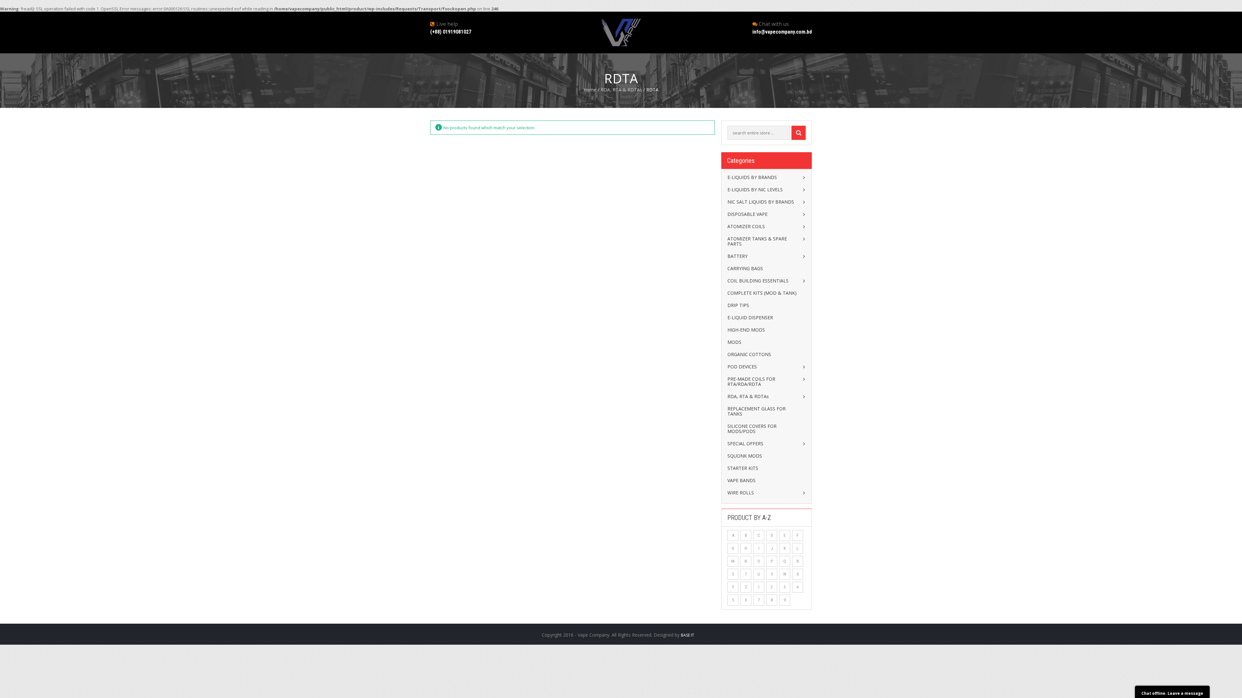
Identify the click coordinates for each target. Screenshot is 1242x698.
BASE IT (687, 635)
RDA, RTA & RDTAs (621, 90)
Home (589, 90)
